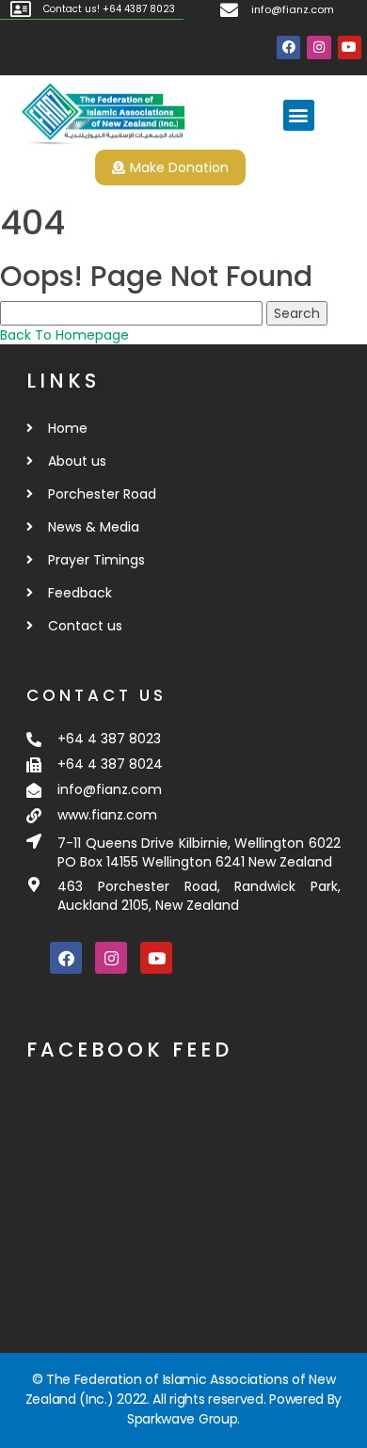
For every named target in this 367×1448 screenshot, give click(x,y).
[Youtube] (349, 47)
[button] (298, 115)
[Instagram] (318, 47)
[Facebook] (288, 47)
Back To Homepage (64, 335)
